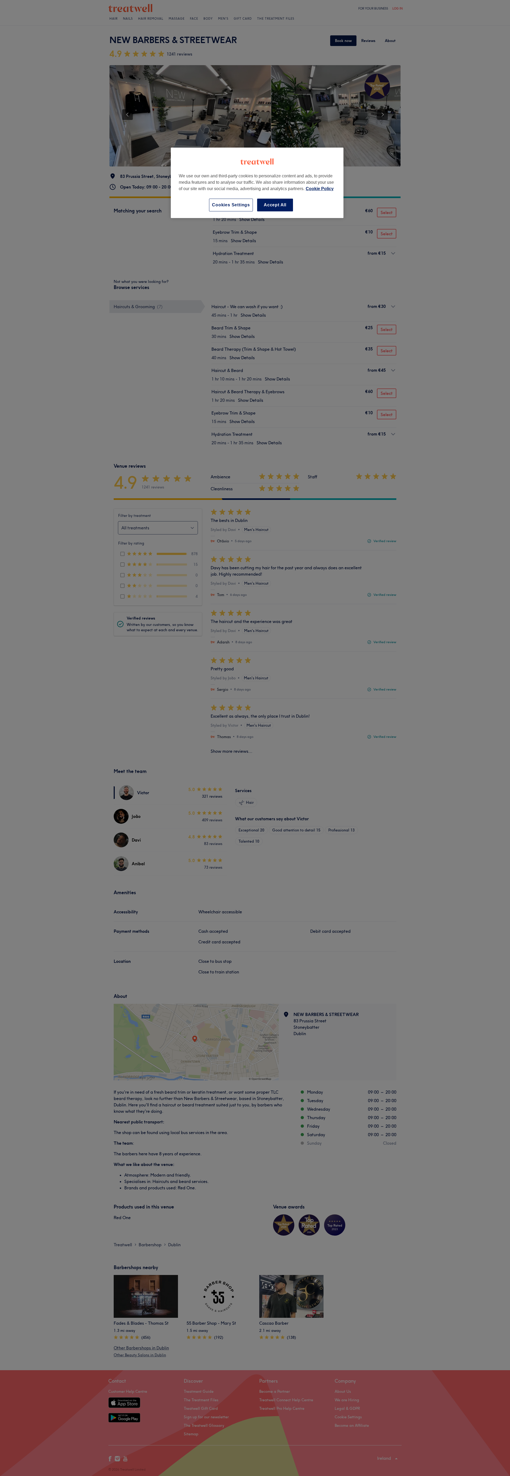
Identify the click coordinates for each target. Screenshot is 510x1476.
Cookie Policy (320, 188)
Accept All (275, 205)
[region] (257, 183)
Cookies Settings (231, 205)
